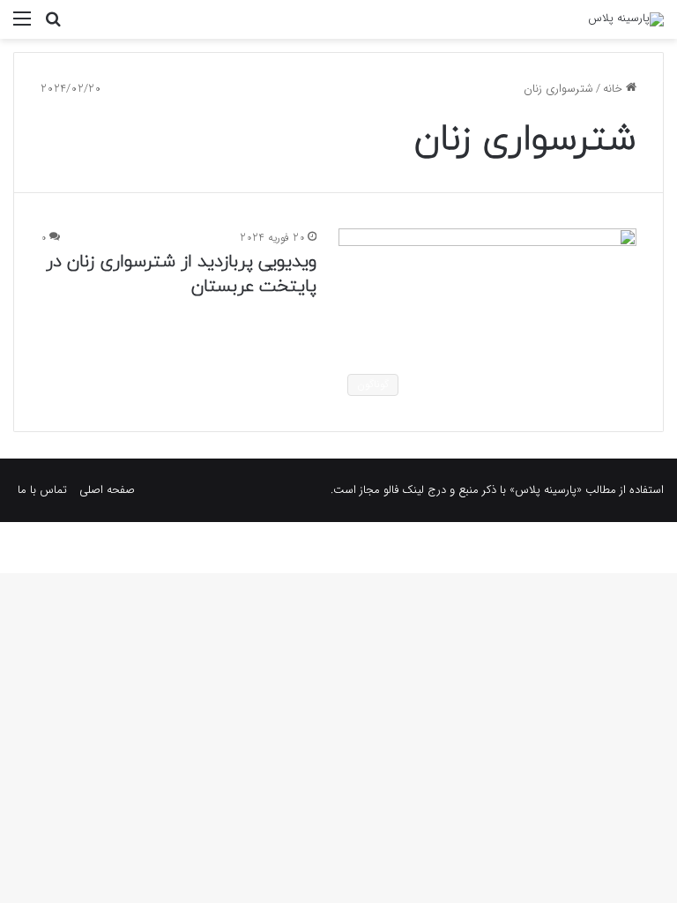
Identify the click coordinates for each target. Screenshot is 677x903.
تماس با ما (42, 490)
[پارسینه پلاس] (626, 19)
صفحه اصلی (107, 490)
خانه (614, 88)
